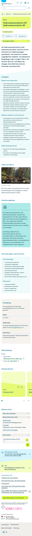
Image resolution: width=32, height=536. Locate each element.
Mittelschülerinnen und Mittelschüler (13, 481)
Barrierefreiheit (6, 528)
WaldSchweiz (7, 420)
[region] (16, 175)
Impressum (5, 524)
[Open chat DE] (28, 445)
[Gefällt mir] (18, 387)
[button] (4, 181)
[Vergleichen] (22, 387)
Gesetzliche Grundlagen (10, 430)
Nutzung (16, 528)
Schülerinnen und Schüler (9, 478)
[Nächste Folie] (28, 401)
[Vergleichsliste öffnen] (21, 3)
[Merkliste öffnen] (17, 3)
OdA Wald (6, 425)
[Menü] (29, 8)
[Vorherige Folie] (24, 401)
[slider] (16, 179)
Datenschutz (15, 524)
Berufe (8, 14)
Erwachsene (5, 483)
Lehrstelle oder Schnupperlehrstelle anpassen (13, 487)
